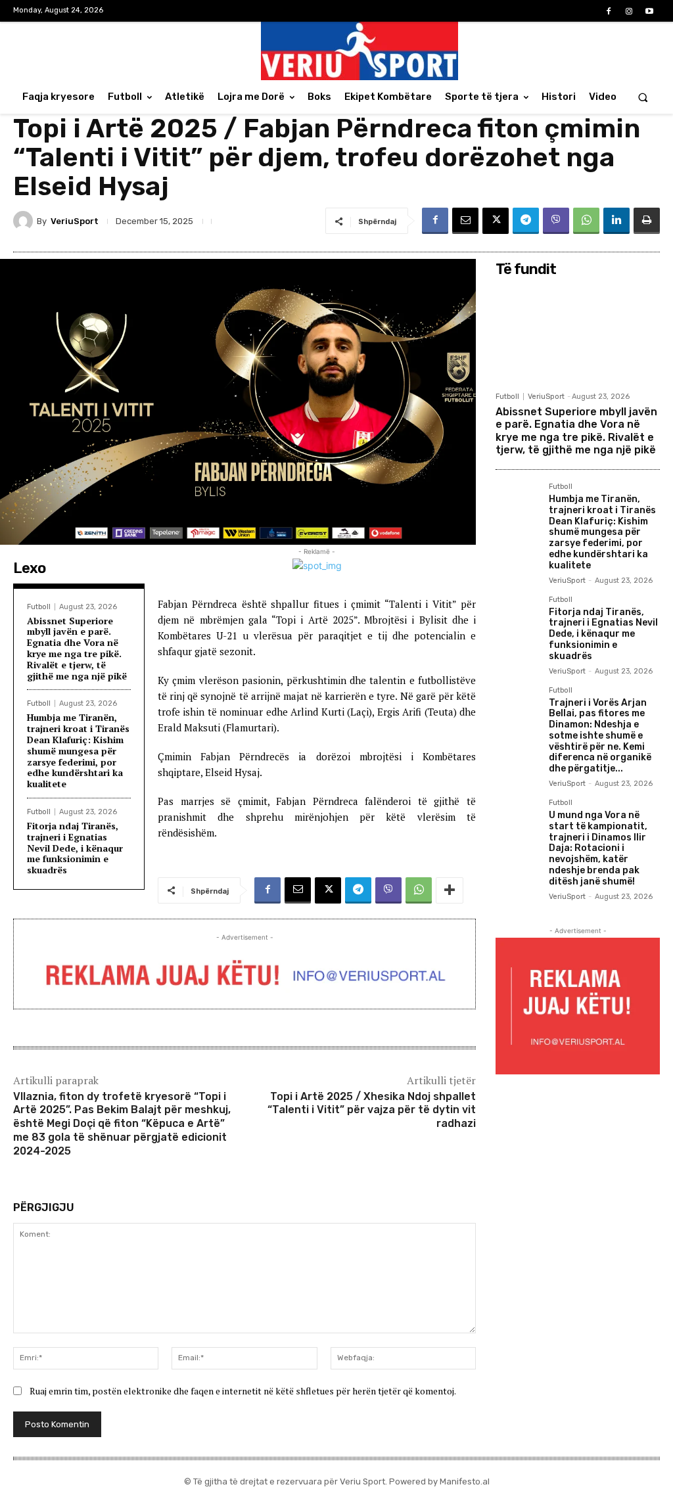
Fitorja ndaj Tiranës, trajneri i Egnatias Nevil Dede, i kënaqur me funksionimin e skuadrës (75, 847)
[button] (643, 97)
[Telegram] (526, 221)
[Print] (647, 221)
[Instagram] (629, 11)
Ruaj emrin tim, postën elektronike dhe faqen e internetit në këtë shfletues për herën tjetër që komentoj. (243, 1391)
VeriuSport (75, 221)
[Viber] (556, 221)
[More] (449, 890)
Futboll (39, 606)
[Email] (465, 221)
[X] (495, 221)
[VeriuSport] (25, 221)
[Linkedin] (616, 221)
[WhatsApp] (586, 221)
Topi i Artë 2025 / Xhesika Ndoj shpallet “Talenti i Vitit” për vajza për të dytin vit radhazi (371, 1110)
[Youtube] (649, 11)
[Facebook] (608, 11)
